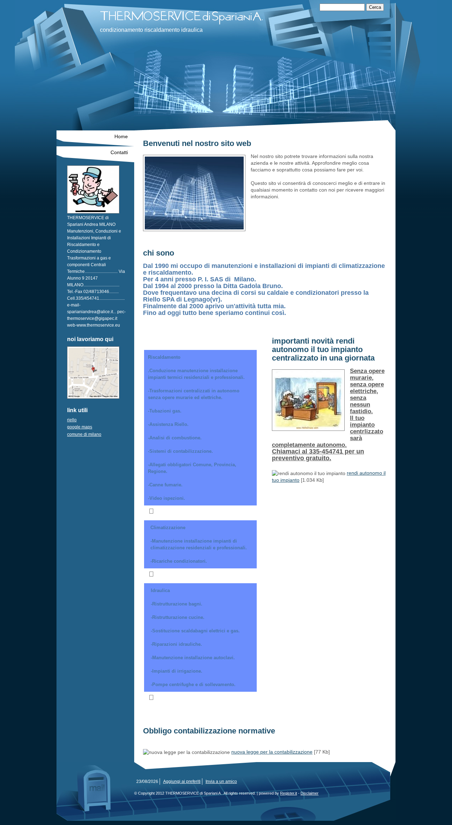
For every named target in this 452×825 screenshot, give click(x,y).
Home (121, 136)
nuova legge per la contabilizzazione (272, 752)
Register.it (288, 793)
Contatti (119, 152)
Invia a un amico (221, 781)
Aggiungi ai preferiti (182, 781)
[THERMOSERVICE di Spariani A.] (197, 16)
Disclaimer (310, 793)
